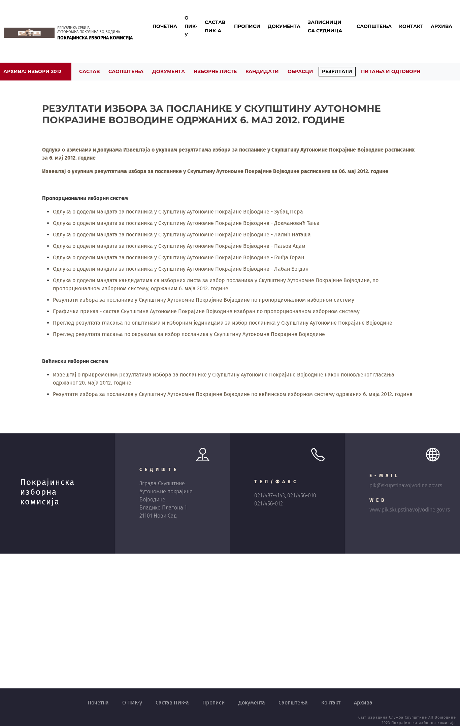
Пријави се (171, 56)
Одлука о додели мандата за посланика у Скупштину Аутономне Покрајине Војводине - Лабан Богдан (180, 269)
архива (441, 26)
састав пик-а (215, 26)
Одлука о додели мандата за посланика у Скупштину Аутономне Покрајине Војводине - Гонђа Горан (178, 257)
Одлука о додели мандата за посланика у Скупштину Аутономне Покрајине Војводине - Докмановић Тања (186, 223)
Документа (251, 702)
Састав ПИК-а (172, 702)
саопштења (374, 26)
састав (89, 71)
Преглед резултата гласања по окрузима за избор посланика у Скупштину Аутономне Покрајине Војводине (189, 334)
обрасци (300, 71)
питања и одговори (391, 71)
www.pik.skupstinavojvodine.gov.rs (409, 509)
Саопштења (293, 702)
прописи (247, 26)
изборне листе (215, 71)
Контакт (330, 702)
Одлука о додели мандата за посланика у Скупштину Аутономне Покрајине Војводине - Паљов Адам (179, 246)
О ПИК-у (132, 702)
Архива (363, 702)
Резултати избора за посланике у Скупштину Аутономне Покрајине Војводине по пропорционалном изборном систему (203, 300)
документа (284, 26)
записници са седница (325, 26)
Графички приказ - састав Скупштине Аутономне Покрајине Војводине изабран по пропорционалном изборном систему (206, 311)
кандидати (262, 71)
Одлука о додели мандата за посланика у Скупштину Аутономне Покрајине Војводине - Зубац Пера (178, 211)
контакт (411, 26)
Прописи (213, 702)
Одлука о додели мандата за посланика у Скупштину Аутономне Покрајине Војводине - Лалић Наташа (182, 234)
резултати (337, 71)
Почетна (165, 26)
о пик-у (191, 26)
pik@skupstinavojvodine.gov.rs (405, 485)
